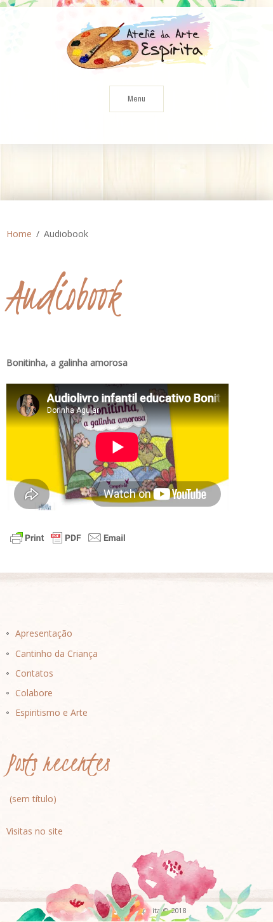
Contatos (34, 673)
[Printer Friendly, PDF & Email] (68, 537)
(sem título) (33, 799)
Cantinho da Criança (56, 653)
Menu (136, 98)
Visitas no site (34, 831)
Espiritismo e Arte (51, 712)
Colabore (34, 693)
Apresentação (43, 633)
